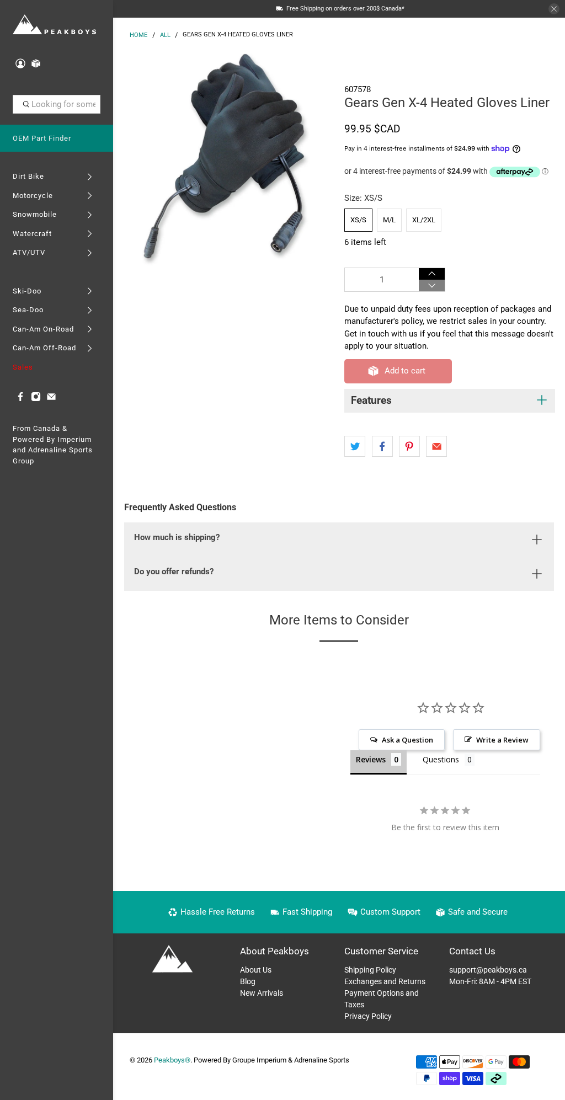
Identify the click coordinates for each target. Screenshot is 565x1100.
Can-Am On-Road (43, 329)
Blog (247, 981)
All (165, 35)
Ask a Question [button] (407, 740)
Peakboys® (172, 1060)
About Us (255, 969)
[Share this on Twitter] (354, 446)
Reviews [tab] (371, 759)
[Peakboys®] (55, 25)
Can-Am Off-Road (44, 348)
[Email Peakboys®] (51, 399)
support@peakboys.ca (488, 969)
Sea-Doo (28, 310)
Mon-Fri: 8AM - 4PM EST (490, 981)
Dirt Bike (28, 176)
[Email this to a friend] (436, 446)
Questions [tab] (441, 759)
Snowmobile (35, 214)
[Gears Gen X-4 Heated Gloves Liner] (226, 159)
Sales (23, 367)
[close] (553, 8)
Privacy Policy (368, 1016)
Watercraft (32, 233)
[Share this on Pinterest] (409, 446)
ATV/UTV (29, 252)
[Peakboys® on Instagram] (36, 399)
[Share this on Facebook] (382, 446)
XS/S (358, 220)
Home (138, 35)
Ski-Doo (27, 291)
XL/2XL (423, 220)
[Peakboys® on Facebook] (20, 399)
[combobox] (57, 104)
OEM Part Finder (42, 138)
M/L (389, 220)
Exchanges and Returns (384, 981)
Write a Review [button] (502, 740)
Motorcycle (33, 195)
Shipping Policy (370, 969)
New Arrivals (261, 993)
